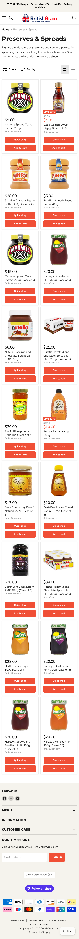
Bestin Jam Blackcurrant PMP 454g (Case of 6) (19, 588)
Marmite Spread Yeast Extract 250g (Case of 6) (20, 278)
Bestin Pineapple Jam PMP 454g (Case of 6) (18, 433)
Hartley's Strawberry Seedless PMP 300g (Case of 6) (17, 745)
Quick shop (20, 139)
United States (38, 874)
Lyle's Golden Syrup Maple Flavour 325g (55, 126)
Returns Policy (36, 920)
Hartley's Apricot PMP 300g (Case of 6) (57, 743)
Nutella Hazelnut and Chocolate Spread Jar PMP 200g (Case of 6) (57, 355)
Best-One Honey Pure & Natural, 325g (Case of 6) (58, 510)
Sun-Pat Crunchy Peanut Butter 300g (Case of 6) (20, 202)
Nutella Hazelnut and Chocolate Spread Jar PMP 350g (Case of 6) (57, 590)
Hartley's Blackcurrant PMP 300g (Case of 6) (57, 668)
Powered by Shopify (39, 932)
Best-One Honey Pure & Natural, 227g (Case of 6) (20, 510)
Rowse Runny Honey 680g (56, 433)
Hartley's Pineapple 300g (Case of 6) (17, 668)
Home (5, 29)
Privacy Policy (17, 920)
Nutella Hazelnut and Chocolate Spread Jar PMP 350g (18, 355)
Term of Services (57, 920)
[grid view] (65, 69)
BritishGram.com (13, 131)
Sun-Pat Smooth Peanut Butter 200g (58, 202)
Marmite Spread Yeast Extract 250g (18, 126)
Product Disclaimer (39, 924)
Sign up (57, 857)
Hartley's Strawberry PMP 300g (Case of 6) (57, 278)
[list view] (73, 69)
